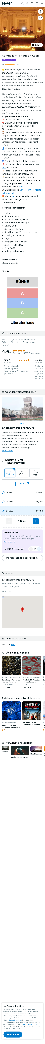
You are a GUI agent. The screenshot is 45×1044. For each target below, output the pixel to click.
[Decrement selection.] (9, 521)
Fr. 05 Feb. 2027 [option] (35, 472)
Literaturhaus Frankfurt (18, 579)
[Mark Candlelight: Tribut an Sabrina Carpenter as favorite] (38, 658)
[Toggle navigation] (42, 3)
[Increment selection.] (36, 521)
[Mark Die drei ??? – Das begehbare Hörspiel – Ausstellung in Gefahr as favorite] (38, 704)
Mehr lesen (7, 450)
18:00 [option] (22, 484)
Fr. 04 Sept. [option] (10, 472)
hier (4, 167)
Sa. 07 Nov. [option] (22, 472)
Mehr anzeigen (9, 542)
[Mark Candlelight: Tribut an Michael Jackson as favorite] (17, 658)
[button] (22, 492)
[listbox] (22, 473)
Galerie (38, 45)
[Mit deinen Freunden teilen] (40, 11)
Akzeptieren (12, 1034)
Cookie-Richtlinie (15, 1020)
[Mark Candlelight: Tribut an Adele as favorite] (40, 17)
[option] (22, 492)
